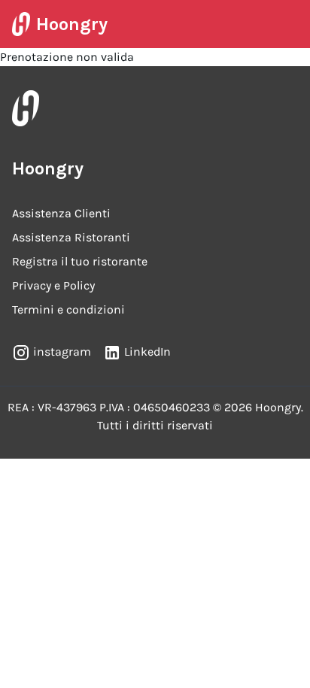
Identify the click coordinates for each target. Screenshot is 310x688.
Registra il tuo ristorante (79, 261)
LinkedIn (147, 351)
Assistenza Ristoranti (71, 237)
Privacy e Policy (53, 285)
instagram (62, 351)
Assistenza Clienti (61, 213)
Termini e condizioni (68, 309)
